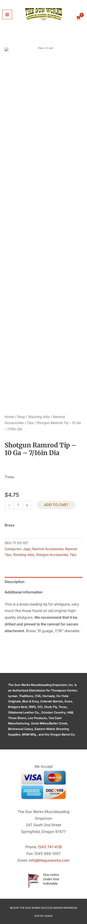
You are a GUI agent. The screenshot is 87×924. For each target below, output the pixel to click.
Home (9, 417)
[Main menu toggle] (7, 14)
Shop (21, 417)
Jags (26, 549)
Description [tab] (14, 582)
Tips (30, 423)
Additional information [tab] (23, 592)
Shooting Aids (39, 417)
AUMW (48, 916)
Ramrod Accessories (47, 549)
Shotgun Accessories (52, 555)
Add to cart (56, 505)
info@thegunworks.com (49, 860)
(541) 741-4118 (50, 847)
